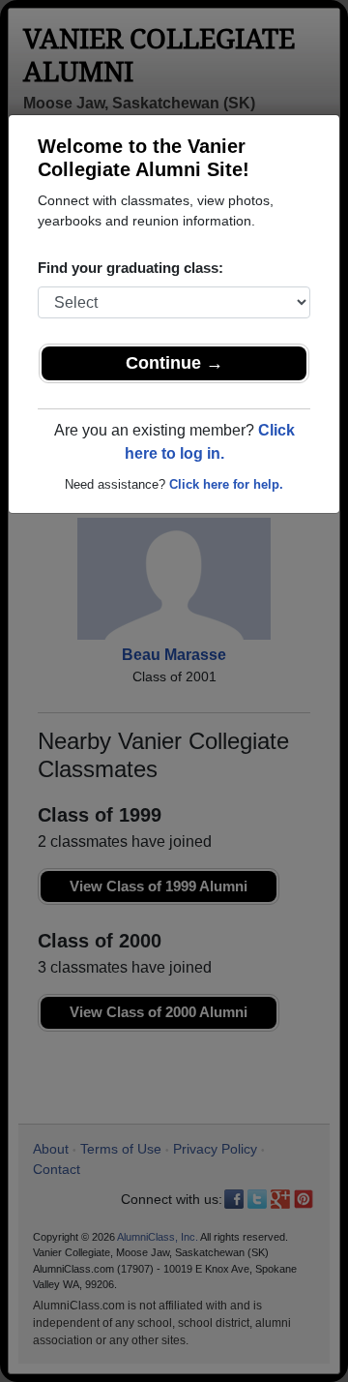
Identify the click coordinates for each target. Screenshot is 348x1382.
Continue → (174, 363)
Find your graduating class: (130, 267)
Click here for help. (226, 484)
